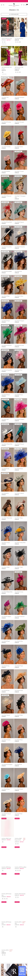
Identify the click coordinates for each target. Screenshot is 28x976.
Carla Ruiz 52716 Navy (18, 922)
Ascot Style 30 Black (6, 296)
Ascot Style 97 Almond (6, 814)
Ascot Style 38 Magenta (19, 320)
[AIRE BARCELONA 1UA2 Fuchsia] (7, 56)
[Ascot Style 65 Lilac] (7, 457)
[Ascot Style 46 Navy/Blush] (7, 358)
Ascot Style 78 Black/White (7, 592)
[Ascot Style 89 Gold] (20, 679)
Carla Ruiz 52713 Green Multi (6, 922)
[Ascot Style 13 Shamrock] (7, 184)
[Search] (4, 5)
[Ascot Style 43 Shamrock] (7, 334)
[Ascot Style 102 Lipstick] (20, 110)
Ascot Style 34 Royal (6, 320)
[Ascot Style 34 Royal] (7, 309)
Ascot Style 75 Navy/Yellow (20, 542)
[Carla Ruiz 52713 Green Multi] (7, 910)
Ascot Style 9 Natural (6, 715)
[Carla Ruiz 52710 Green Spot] (7, 882)
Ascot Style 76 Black (6, 567)
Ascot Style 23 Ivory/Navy (7, 247)
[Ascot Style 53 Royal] (7, 383)
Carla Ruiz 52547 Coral (6, 838)
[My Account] (24, 5)
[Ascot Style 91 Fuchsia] (7, 728)
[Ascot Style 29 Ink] (20, 260)
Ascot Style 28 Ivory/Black (7, 271)
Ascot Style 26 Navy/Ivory (20, 247)
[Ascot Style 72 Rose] (20, 506)
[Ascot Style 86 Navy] (7, 654)
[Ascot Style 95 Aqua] (7, 777)
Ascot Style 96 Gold (19, 789)
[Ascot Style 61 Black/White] (7, 432)
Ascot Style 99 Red (18, 814)
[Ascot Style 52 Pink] (20, 358)
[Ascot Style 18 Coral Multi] (7, 210)
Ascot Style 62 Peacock (19, 444)
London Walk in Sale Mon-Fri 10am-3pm (14, 1)
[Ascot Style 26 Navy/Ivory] (20, 235)
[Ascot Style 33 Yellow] (20, 284)
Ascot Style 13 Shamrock (6, 196)
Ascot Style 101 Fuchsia (6, 122)
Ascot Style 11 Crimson (19, 171)
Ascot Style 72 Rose (19, 518)
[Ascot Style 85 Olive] (20, 629)
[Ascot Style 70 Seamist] (20, 482)
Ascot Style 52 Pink (18, 370)
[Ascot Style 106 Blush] (7, 160)
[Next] (13, 27)
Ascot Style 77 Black (19, 567)
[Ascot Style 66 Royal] (20, 457)
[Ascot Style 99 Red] (20, 802)
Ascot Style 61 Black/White (7, 444)
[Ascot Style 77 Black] (20, 556)
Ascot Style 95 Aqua (6, 789)
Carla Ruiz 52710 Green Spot (6, 894)
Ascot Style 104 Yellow (6, 146)
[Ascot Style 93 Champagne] (7, 753)
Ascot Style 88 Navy (5, 690)
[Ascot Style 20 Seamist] (20, 210)
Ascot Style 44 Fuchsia (19, 345)
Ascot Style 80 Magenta (6, 616)
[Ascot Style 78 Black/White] (7, 580)
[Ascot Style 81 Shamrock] (20, 605)
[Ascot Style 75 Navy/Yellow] (20, 531)
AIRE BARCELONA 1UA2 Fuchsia (7, 68)
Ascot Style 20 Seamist (19, 222)
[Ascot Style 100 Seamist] (20, 86)
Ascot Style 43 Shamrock (6, 345)
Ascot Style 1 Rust (5, 97)
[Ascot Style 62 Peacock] (20, 432)
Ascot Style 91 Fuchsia (6, 740)
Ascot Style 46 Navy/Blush (7, 370)
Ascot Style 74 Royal (6, 542)
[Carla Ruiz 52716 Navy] (20, 910)
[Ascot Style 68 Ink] (7, 482)
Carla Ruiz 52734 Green (5, 950)
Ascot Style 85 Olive (19, 641)
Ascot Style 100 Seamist (19, 97)
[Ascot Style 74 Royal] (7, 531)
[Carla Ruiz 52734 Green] (7, 938)
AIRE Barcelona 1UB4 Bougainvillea (19, 68)
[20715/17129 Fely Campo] (7, 27)
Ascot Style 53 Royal (6, 394)
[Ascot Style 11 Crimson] (20, 160)
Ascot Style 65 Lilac (5, 468)
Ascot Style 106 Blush (6, 171)
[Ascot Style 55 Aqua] (20, 383)
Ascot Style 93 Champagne (7, 764)
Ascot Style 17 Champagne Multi (20, 196)
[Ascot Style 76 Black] (7, 556)
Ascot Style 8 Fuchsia (19, 592)
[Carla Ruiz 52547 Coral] (7, 827)
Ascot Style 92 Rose (19, 740)
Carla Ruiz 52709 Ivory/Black (20, 867)
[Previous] (2, 27)
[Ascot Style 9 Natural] (7, 703)
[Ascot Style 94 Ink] (20, 753)
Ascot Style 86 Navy (5, 666)
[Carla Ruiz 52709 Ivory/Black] (20, 855)
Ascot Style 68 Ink (5, 493)
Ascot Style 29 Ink (18, 271)
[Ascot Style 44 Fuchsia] (20, 334)
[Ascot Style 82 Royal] (7, 629)
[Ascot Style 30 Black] (7, 284)
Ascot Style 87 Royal (19, 666)
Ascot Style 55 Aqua (19, 394)
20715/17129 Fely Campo (7, 38)
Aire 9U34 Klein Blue (19, 38)
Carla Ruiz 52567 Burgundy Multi (18, 839)
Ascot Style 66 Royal (19, 468)
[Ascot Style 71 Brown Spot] (7, 506)
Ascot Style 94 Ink (18, 764)
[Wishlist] (21, 5)
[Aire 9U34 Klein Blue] (20, 27)
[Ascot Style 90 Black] (20, 703)
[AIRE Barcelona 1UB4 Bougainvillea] (20, 56)
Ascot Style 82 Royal (6, 641)
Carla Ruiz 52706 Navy (6, 867)
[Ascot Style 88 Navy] (7, 679)
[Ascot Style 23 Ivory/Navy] (7, 235)
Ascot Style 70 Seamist (19, 493)
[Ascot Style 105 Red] (20, 135)
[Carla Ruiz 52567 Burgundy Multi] (20, 827)
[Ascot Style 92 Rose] (20, 728)
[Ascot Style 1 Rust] (7, 86)
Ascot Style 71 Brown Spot (7, 518)
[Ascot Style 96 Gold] (20, 777)
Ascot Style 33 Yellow (19, 296)
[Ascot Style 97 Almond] (7, 802)
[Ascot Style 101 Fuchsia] (7, 110)
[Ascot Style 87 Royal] (20, 654)
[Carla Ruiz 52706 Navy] (7, 855)
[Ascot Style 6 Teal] (7, 408)
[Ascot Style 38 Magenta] (20, 309)
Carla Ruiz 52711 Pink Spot (20, 893)
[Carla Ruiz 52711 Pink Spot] (20, 882)
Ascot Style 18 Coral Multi (7, 222)
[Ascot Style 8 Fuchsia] (20, 580)
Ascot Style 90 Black (19, 715)
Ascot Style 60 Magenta (19, 419)
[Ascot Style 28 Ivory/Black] (7, 260)
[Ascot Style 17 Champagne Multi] (20, 184)
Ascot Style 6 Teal (5, 419)
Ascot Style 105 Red (19, 146)
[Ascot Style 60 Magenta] (20, 408)
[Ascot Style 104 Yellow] (7, 135)
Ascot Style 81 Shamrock (19, 616)
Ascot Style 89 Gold (19, 690)
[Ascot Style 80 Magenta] (7, 605)
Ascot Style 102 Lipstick (19, 122)
